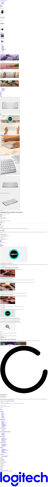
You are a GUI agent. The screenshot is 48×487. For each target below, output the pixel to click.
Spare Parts (3, 451)
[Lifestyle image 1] (10, 125)
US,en (1, 5)
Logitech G (3, 1)
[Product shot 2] (10, 184)
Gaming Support (3, 449)
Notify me (2, 222)
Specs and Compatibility (3, 234)
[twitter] (1, 407)
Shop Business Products (4, 438)
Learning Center (3, 414)
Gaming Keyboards (4, 425)
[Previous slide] (1, 336)
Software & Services (4, 439)
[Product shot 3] (10, 202)
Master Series (3, 429)
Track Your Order (4, 452)
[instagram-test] (0, 407)
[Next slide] (2, 336)
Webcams (3, 422)
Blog (2, 415)
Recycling (3, 417)
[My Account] (0, 95)
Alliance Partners (3, 440)
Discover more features (3, 337)
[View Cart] (0, 96)
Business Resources (4, 441)
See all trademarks (11, 399)
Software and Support (3, 239)
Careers (2, 413)
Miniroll (3, 228)
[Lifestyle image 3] (10, 165)
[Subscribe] (7, 402)
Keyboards (3, 421)
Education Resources (4, 445)
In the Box (2, 237)
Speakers (3, 423)
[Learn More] (0, 175)
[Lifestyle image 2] (10, 145)
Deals (1, 92)
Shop (1, 6)
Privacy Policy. (22, 403)
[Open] (1, 96)
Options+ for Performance (4, 456)
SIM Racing (3, 434)
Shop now (9, 220)
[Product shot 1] (10, 105)
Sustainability (3, 416)
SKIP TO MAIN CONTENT (3, 0)
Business (3, 2)
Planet (1, 93)
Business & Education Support (5, 450)
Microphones (3, 426)
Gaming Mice (3, 424)
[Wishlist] (1, 94)
